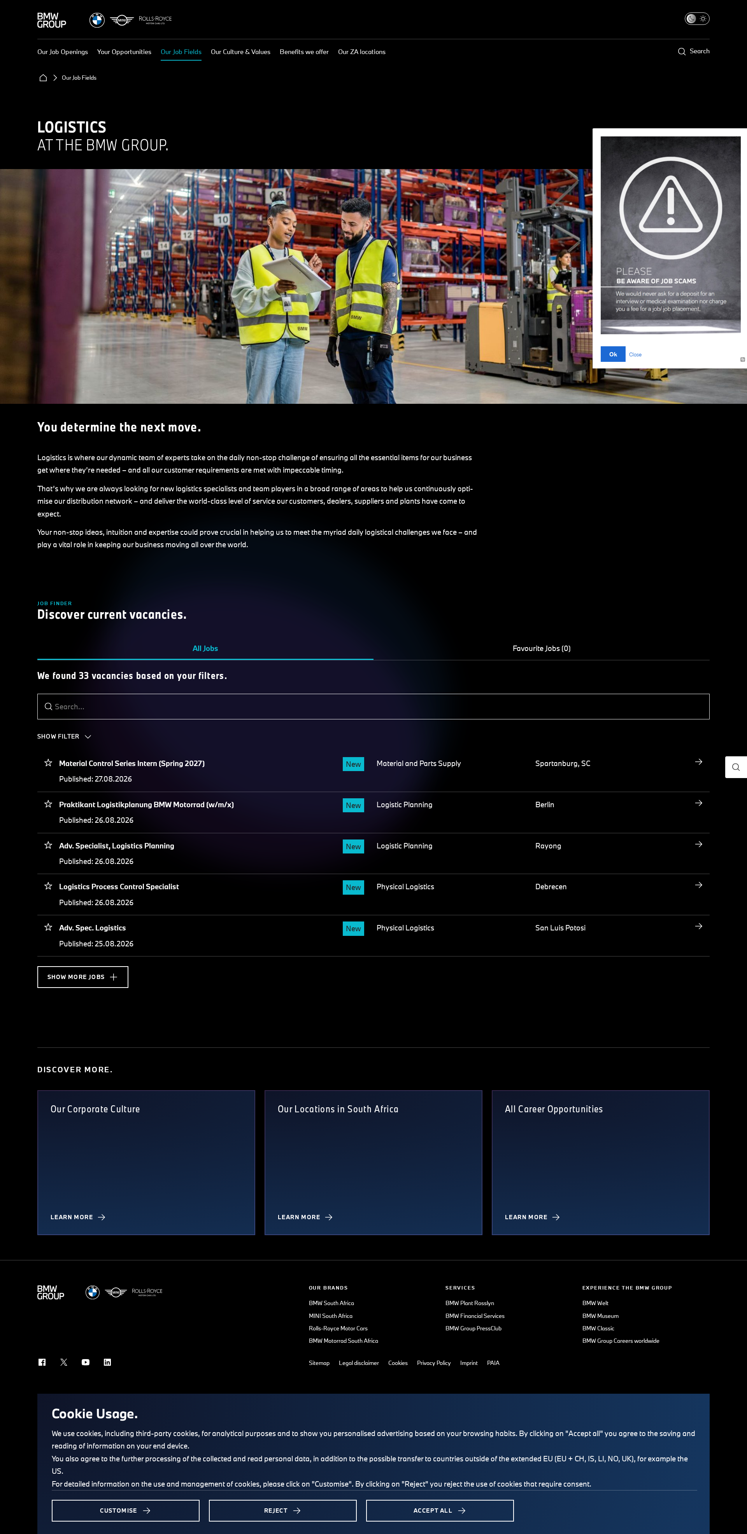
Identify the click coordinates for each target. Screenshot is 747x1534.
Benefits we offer (304, 51)
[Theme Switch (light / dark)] (697, 18)
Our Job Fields (181, 51)
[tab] (205, 648)
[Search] (48, 706)
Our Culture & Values (240, 51)
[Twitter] (63, 1362)
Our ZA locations (362, 51)
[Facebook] (42, 1362)
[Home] (43, 77)
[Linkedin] (107, 1362)
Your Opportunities (124, 51)
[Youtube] (85, 1362)
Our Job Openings (62, 51)
